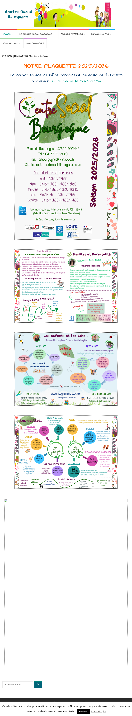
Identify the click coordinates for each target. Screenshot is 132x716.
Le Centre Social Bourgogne (35, 34)
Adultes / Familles (72, 34)
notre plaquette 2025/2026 (76, 81)
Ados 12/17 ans (10, 43)
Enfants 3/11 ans (100, 34)
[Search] (38, 684)
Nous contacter (35, 43)
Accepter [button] (83, 711)
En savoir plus (98, 711)
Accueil (7, 34)
